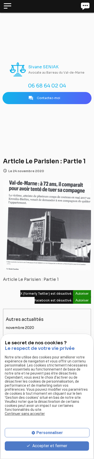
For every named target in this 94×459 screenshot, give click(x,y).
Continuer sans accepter (25, 414)
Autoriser (81, 293)
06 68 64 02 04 (47, 86)
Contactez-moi (44, 98)
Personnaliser (49, 432)
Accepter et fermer (49, 445)
